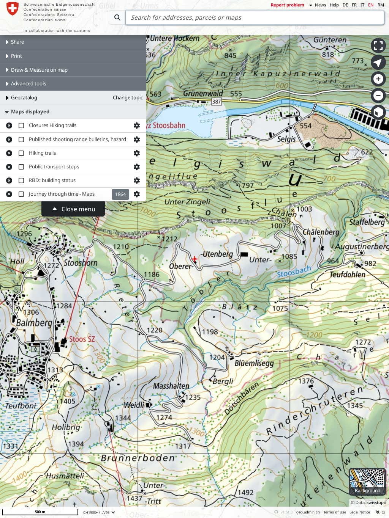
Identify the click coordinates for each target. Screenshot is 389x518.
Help (334, 5)
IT (362, 5)
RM (381, 5)
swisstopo (376, 502)
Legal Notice (359, 512)
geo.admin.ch (308, 512)
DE (345, 5)
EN (371, 5)
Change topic (128, 97)
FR (354, 5)
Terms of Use (335, 512)
